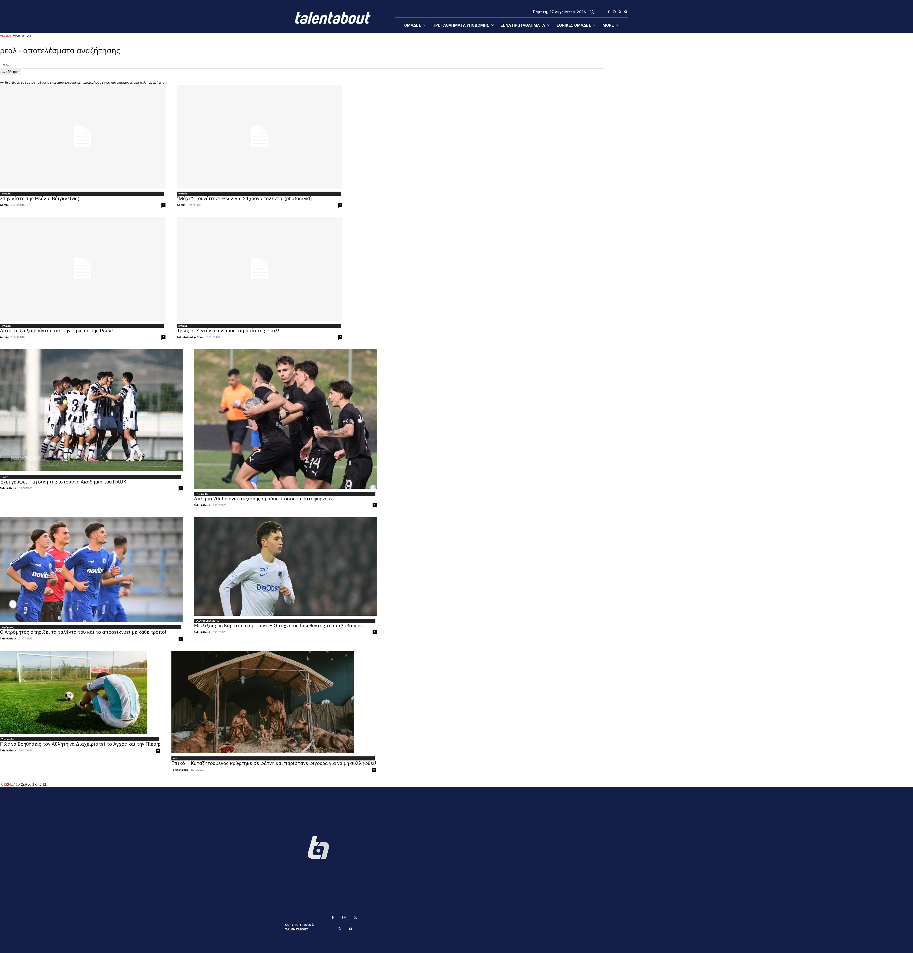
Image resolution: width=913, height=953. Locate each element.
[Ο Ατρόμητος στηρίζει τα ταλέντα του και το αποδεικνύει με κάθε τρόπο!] (91, 569)
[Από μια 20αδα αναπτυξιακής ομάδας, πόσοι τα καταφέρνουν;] (285, 419)
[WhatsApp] (339, 929)
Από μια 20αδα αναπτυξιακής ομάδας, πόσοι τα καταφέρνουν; (264, 499)
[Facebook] (609, 12)
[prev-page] (1, 784)
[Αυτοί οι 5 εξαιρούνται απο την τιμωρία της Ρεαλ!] (82, 269)
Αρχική (5, 35)
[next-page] (19, 784)
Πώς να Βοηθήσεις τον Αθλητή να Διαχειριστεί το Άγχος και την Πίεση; (80, 744)
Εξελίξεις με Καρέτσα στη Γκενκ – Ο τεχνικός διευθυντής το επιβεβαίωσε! (279, 626)
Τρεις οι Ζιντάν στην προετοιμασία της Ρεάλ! (228, 331)
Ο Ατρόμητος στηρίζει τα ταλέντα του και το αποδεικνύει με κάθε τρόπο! (83, 632)
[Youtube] (626, 12)
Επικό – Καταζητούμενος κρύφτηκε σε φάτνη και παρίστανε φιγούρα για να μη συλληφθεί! (273, 763)
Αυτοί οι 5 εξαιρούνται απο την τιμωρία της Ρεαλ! (56, 331)
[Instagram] (614, 12)
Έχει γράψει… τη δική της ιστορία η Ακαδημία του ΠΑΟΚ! (63, 482)
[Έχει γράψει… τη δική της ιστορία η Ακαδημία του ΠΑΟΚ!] (91, 410)
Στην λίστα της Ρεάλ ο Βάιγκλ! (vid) (39, 198)
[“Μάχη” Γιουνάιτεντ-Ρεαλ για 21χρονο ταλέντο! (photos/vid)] (259, 137)
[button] (591, 11)
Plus (175, 758)
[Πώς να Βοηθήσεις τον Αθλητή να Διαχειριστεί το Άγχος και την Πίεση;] (80, 692)
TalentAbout (8, 488)
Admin (4, 205)
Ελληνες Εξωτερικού (207, 620)
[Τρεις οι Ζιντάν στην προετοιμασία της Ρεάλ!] (259, 269)
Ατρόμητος (7, 627)
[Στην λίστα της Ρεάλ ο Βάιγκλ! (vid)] (82, 137)
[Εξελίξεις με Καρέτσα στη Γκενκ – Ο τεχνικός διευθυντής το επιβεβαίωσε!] (285, 566)
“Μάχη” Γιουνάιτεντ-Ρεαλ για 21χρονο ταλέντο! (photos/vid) (244, 198)
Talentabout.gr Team (190, 337)
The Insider (201, 493)
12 (16, 784)
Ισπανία (5, 193)
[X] (620, 12)
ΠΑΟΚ (4, 477)
